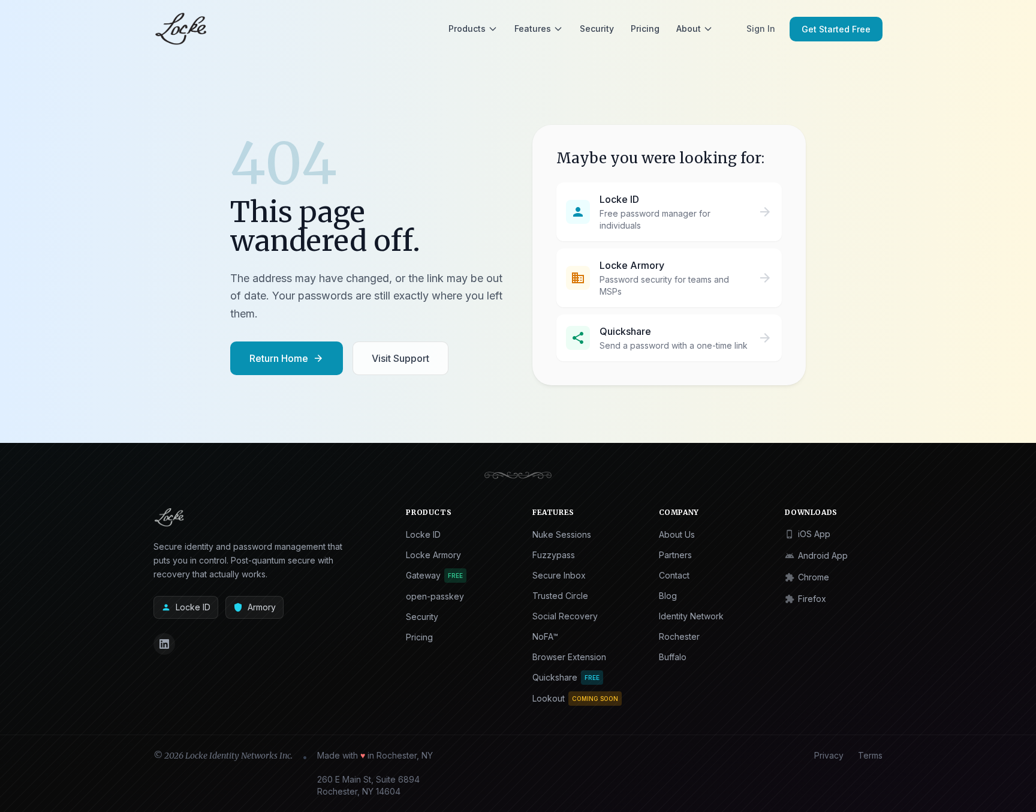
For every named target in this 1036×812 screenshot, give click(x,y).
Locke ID (185, 607)
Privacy (829, 755)
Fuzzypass (553, 555)
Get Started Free (836, 29)
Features (532, 28)
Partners (675, 555)
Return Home (286, 358)
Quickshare (566, 677)
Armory (254, 607)
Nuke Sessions (561, 534)
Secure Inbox (559, 575)
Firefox (805, 599)
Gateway (434, 575)
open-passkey (435, 596)
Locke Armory (433, 555)
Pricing (645, 28)
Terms (870, 755)
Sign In (760, 28)
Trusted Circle (560, 596)
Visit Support (400, 358)
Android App (816, 555)
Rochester (679, 636)
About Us (677, 534)
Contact (674, 575)
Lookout (575, 698)
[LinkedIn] (164, 644)
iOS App (807, 534)
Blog (668, 596)
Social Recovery (565, 616)
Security (597, 28)
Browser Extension (569, 657)
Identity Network (691, 616)
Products (467, 28)
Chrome (807, 577)
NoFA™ (545, 636)
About (688, 28)
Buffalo (672, 657)
